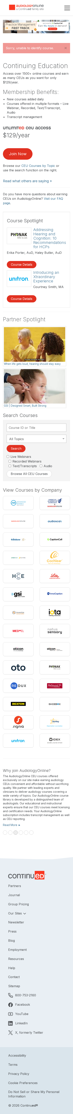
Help (11, 968)
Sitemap (14, 986)
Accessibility (17, 1055)
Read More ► (9, 825)
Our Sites (15, 913)
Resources (16, 959)
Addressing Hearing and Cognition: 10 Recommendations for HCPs (49, 238)
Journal (14, 895)
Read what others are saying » (27, 181)
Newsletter (16, 922)
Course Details (21, 264)
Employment (17, 950)
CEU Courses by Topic (38, 166)
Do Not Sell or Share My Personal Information (33, 1094)
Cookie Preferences (23, 1083)
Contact (14, 977)
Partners (14, 886)
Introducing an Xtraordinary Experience (46, 276)
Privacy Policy (18, 1074)
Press (12, 931)
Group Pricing (18, 904)
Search (16, 448)
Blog (11, 940)
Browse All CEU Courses (29, 474)
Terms (13, 1065)
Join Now (17, 154)
